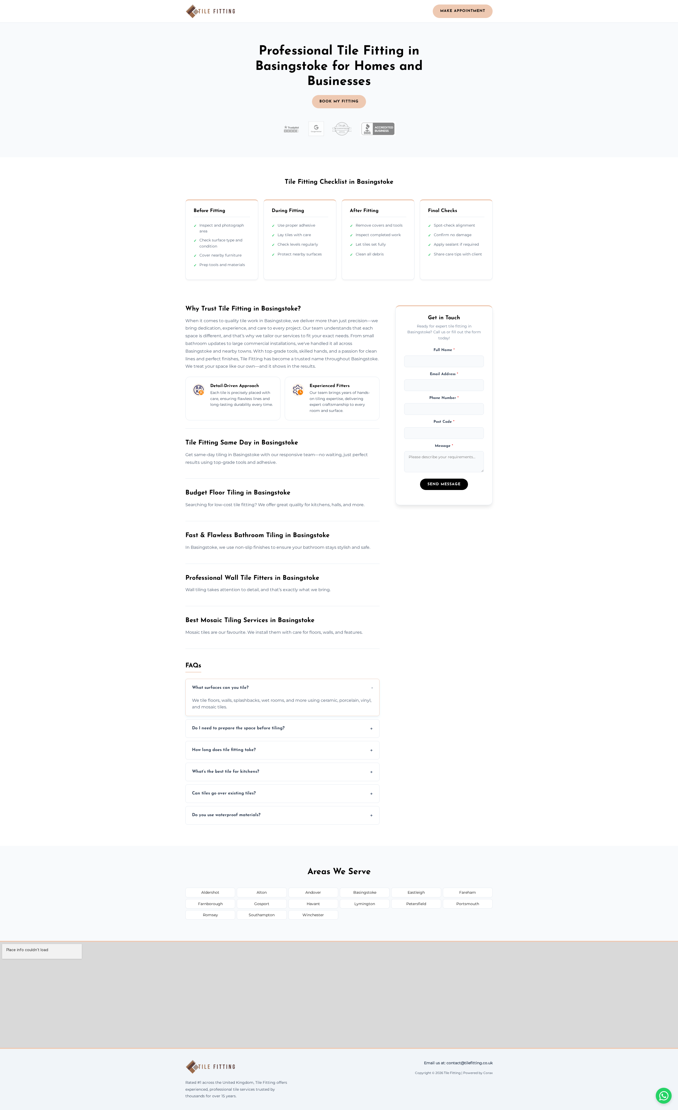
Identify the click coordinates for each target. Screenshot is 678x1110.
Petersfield (416, 903)
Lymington (364, 903)
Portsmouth (467, 903)
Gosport (261, 903)
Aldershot (210, 892)
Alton (262, 892)
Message (444, 446)
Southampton (262, 915)
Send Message (444, 484)
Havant (313, 903)
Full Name (444, 350)
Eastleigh (416, 892)
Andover (313, 892)
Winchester (313, 915)
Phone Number (444, 398)
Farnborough (210, 903)
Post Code (444, 422)
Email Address (444, 374)
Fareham (467, 892)
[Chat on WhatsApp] (664, 1096)
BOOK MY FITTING (339, 102)
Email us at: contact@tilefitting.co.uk (458, 1062)
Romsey (210, 915)
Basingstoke (364, 892)
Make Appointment (462, 11)
